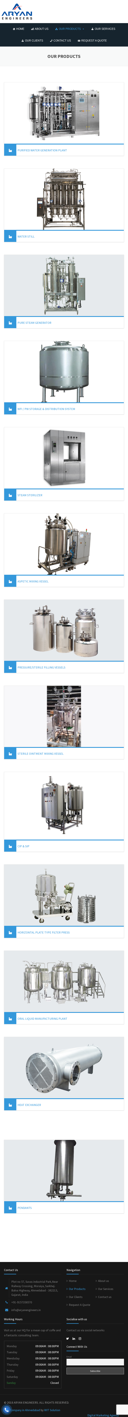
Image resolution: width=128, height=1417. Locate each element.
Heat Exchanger (29, 1105)
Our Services (105, 28)
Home (20, 28)
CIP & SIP (23, 846)
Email (69, 1356)
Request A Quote (94, 40)
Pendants (25, 1208)
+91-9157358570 (21, 1302)
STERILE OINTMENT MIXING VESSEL (41, 754)
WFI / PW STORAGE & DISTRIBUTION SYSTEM (46, 409)
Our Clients (34, 40)
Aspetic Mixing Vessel (33, 581)
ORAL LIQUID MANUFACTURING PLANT (42, 1019)
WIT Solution (52, 1410)
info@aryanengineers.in (26, 1310)
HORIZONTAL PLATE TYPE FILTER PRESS (44, 932)
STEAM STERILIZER (30, 495)
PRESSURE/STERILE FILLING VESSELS (41, 667)
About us (41, 28)
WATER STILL (26, 236)
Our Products (70, 28)
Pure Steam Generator (34, 323)
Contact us (62, 40)
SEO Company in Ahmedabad (22, 1410)
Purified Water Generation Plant (42, 150)
